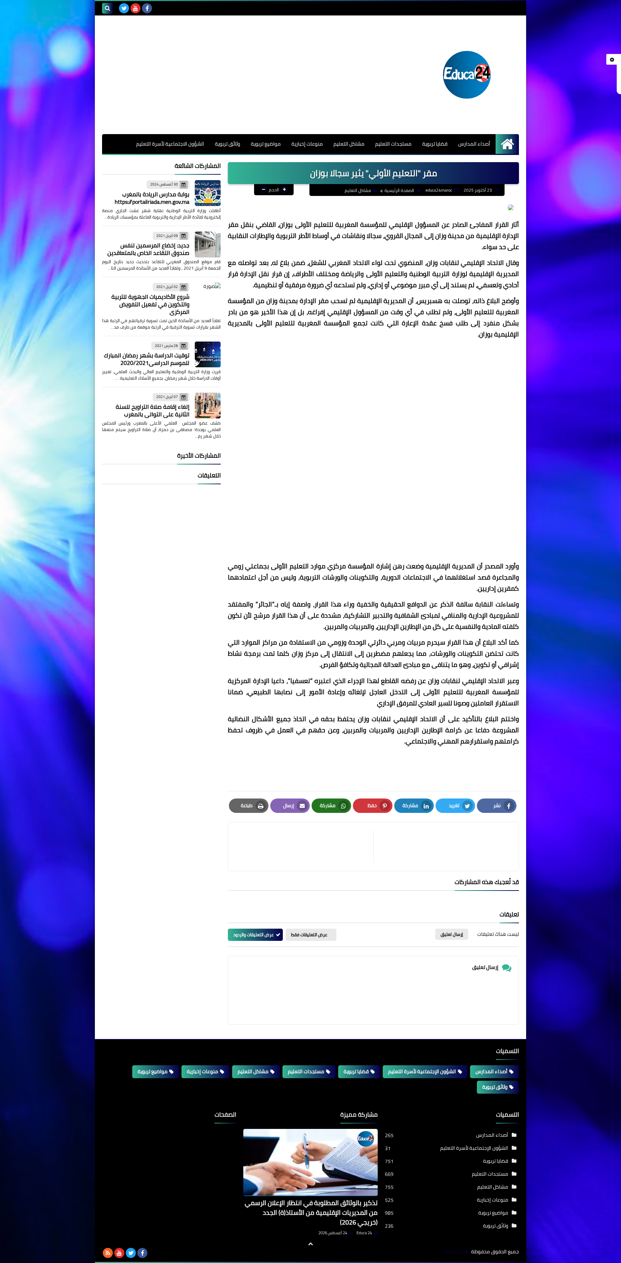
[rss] (108, 1253)
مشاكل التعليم (349, 143)
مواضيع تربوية (266, 143)
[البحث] (107, 8)
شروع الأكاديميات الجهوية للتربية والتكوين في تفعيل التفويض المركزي (150, 304)
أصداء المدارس (474, 143)
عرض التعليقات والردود (253, 934)
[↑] (310, 1244)
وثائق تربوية (227, 143)
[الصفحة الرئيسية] (507, 144)
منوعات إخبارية (307, 143)
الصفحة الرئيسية (399, 190)
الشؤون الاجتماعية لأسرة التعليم (170, 143)
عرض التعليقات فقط (309, 934)
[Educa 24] (467, 75)
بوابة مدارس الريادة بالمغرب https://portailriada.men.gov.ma (152, 198)
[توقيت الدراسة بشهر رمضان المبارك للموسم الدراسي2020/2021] (208, 354)
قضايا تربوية (434, 143)
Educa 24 (364, 1232)
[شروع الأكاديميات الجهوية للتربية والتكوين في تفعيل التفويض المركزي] (208, 295)
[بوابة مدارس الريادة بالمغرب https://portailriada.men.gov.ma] (208, 193)
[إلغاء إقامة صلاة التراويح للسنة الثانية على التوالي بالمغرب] (208, 405)
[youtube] (135, 8)
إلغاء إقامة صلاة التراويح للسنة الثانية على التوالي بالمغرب (152, 410)
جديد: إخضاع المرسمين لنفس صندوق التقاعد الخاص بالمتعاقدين (148, 249)
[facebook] (147, 8)
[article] (304, 846)
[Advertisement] (373, 453)
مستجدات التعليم (393, 143)
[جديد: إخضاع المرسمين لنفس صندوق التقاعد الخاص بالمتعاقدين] (208, 244)
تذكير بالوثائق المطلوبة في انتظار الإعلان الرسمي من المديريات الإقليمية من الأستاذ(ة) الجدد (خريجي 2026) (311, 1212)
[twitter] (124, 8)
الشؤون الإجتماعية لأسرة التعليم (422, 1071)
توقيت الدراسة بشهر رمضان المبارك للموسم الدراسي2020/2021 (146, 359)
